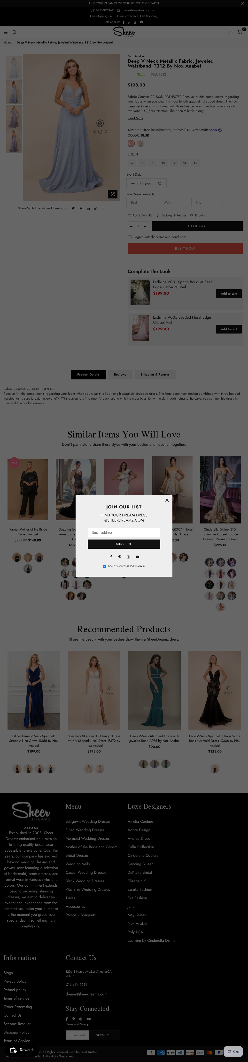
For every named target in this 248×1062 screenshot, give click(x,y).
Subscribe (124, 544)
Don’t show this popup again (126, 566)
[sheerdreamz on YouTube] (137, 557)
